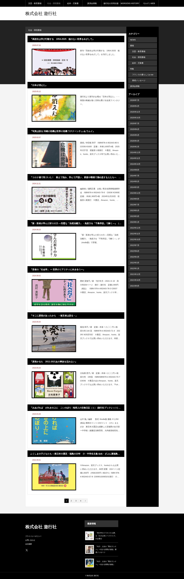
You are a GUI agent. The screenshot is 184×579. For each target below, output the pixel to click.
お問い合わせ (30, 540)
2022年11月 (135, 234)
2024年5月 (134, 181)
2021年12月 (135, 274)
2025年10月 (135, 118)
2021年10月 (135, 280)
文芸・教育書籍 (34, 3)
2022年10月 (135, 239)
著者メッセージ (138, 80)
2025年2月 (134, 147)
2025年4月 (134, 141)
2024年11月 (135, 158)
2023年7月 (134, 205)
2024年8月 (134, 170)
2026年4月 (134, 106)
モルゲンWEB (149, 3)
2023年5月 (134, 210)
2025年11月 (135, 112)
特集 (132, 69)
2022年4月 (134, 257)
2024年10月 (135, 164)
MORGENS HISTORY (130, 3)
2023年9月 (134, 199)
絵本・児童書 (73, 3)
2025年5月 (134, 135)
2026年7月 (134, 100)
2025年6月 (134, 129)
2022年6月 (134, 251)
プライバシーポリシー (33, 536)
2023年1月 (134, 222)
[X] (26, 550)
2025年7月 (134, 123)
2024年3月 (134, 187)
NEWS (133, 40)
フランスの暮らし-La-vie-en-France (143, 75)
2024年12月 (135, 152)
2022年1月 (134, 268)
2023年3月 (134, 216)
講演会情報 (92, 3)
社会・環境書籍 (53, 3)
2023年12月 (135, 193)
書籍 (132, 46)
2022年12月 (135, 228)
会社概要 (28, 544)
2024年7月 (134, 176)
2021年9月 (134, 286)
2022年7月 (134, 245)
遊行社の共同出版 (111, 3)
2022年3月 (134, 263)
